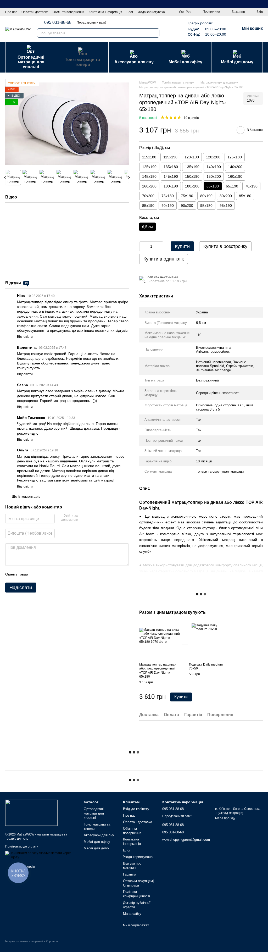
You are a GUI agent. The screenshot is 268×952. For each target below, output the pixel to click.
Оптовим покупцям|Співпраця (138, 883)
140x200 (235, 167)
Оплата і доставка (34, 12)
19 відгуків (191, 118)
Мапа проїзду (225, 818)
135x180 (171, 167)
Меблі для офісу (185, 62)
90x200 (187, 205)
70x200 (148, 196)
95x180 (206, 205)
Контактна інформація (105, 12)
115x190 (170, 157)
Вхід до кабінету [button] (136, 809)
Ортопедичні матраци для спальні (31, 62)
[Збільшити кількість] (159, 246)
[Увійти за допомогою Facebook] (83, 518)
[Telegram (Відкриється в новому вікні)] (168, 29)
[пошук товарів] (154, 33)
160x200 (149, 186)
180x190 (171, 186)
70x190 (251, 186)
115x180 (149, 157)
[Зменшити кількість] (143, 246)
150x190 (192, 176)
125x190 (149, 167)
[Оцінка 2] (45, 574)
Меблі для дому (237, 62)
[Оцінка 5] (70, 574)
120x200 (213, 157)
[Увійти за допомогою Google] (92, 518)
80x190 (206, 196)
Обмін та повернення (69, 12)
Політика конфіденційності (136, 894)
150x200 (213, 176)
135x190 (192, 167)
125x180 (234, 157)
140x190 (213, 167)
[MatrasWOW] (31, 812)
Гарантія (129, 874)
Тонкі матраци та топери (82, 62)
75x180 (167, 196)
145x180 (149, 176)
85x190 (148, 205)
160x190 (235, 176)
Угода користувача (151, 12)
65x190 (232, 186)
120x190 (192, 157)
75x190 (187, 196)
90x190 (167, 205)
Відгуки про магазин (132, 865)
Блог (129, 12)
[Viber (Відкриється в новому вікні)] (174, 29)
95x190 (226, 205)
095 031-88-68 (57, 22)
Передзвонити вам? (92, 22)
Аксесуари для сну (134, 62)
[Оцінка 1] (36, 574)
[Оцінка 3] (53, 574)
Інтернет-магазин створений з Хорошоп (31, 941)
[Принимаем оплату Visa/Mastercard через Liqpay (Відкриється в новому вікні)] (40, 855)
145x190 (171, 176)
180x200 (192, 186)
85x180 (245, 196)
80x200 (226, 196)
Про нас (11, 12)
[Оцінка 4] (62, 574)
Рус (188, 11)
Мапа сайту (132, 914)
